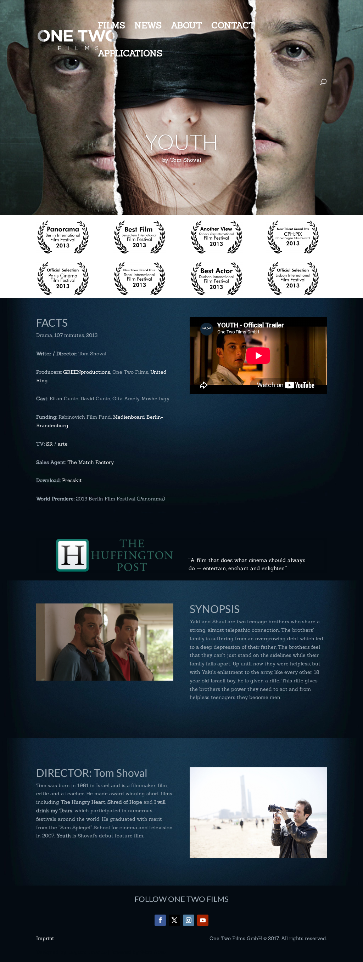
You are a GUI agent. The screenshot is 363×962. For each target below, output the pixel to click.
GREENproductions (86, 372)
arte (63, 444)
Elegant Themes (87, 952)
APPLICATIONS (130, 55)
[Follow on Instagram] (188, 920)
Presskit (72, 480)
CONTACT (233, 27)
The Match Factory (90, 462)
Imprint (45, 938)
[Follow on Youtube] (202, 920)
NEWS (148, 27)
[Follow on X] (174, 920)
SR (49, 444)
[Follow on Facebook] (160, 920)
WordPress (153, 952)
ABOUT (186, 27)
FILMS (111, 27)
